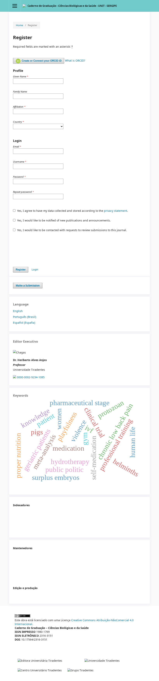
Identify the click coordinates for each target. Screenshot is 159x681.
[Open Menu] (15, 6)
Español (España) (24, 322)
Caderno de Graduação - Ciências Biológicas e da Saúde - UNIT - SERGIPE (72, 6)
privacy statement (115, 211)
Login (35, 269)
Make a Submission (28, 285)
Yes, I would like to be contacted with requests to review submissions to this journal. (71, 230)
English (18, 311)
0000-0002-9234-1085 (31, 377)
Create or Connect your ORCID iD (41, 60)
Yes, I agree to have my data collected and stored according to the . (72, 211)
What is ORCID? (75, 60)
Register (21, 269)
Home (19, 25)
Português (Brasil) (24, 317)
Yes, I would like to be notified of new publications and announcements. (63, 220)
